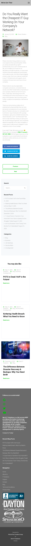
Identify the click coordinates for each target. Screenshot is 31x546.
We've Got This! (6, 3)
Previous (15, 166)
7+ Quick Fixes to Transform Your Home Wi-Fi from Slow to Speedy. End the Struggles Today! (15, 218)
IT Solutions (6, 477)
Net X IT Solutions (15, 538)
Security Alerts (9, 245)
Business (7, 240)
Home (4, 471)
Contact (5, 482)
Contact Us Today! (8, 433)
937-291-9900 (7, 134)
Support (5, 479)
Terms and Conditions (9, 487)
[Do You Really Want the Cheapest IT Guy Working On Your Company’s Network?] (15, 49)
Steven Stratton (22, 34)
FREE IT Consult (22, 132)
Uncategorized (9, 248)
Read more (6, 283)
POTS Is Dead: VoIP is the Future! (14, 198)
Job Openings (9, 243)
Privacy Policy (6, 489)
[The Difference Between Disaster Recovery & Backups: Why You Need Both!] (15, 350)
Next (15, 171)
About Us (5, 474)
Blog (6, 36)
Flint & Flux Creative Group (15, 534)
